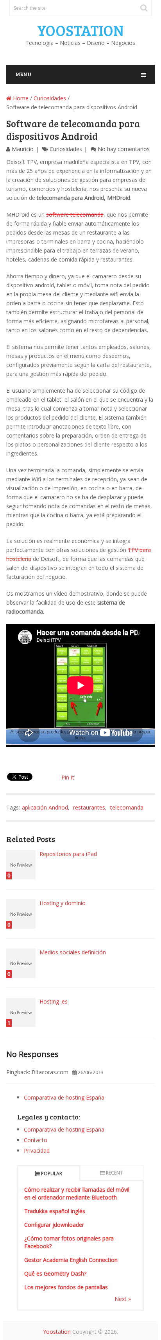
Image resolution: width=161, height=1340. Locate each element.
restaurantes (89, 807)
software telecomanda (75, 214)
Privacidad (37, 1150)
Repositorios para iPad (68, 854)
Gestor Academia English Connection (71, 1259)
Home (20, 98)
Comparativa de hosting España (64, 1097)
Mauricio (23, 149)
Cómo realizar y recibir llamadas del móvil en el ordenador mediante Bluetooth (76, 1193)
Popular (51, 1173)
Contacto (35, 1140)
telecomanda (126, 807)
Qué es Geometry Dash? (55, 1273)
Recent (114, 1172)
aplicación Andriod (45, 807)
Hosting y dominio (62, 903)
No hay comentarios (124, 149)
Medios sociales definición (72, 952)
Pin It (67, 777)
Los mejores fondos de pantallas (66, 1287)
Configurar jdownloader (54, 1224)
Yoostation (80, 30)
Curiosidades (50, 98)
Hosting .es (53, 1001)
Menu (23, 74)
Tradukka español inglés (54, 1211)
